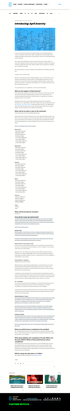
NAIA (36, 13)
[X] (50, 398)
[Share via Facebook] (15, 363)
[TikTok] (48, 398)
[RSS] (60, 398)
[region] (10, 4)
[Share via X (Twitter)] (17, 363)
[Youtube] (57, 398)
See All (59, 372)
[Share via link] (23, 363)
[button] (20, 4)
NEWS (21, 13)
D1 (25, 13)
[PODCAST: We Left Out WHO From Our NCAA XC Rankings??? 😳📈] (35, 379)
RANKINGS (15, 13)
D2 (28, 13)
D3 (31, 13)
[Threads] (52, 398)
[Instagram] (45, 398)
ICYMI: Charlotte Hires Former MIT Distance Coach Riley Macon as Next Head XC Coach (51, 386)
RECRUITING (42, 13)
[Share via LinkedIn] (20, 363)
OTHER (16, 359)
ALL (10, 13)
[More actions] (54, 20)
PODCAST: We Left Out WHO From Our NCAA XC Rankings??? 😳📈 (34, 386)
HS (47, 13)
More (51, 13)
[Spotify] (55, 398)
